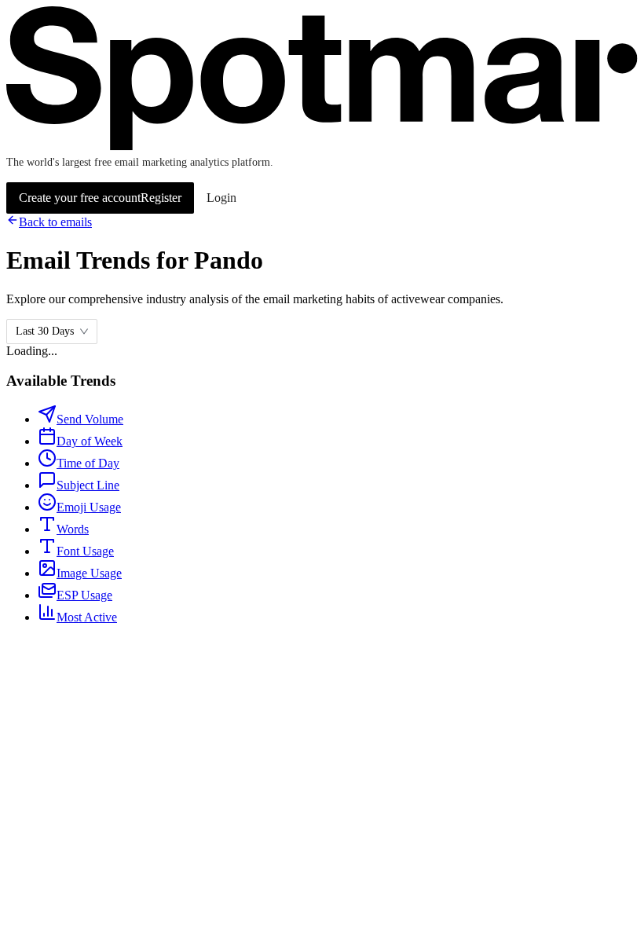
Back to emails (55, 222)
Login (221, 197)
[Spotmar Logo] (322, 146)
